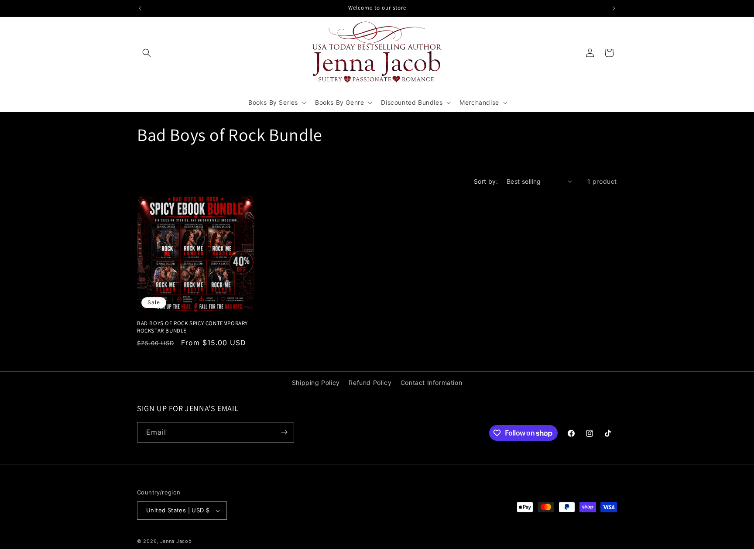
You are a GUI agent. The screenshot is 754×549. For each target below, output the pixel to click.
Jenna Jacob (176, 541)
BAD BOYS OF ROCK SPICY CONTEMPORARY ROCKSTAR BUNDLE (192, 327)
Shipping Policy (316, 382)
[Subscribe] (284, 432)
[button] (146, 52)
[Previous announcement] (140, 8)
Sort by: (486, 181)
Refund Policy (370, 382)
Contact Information (431, 382)
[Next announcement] (614, 8)
